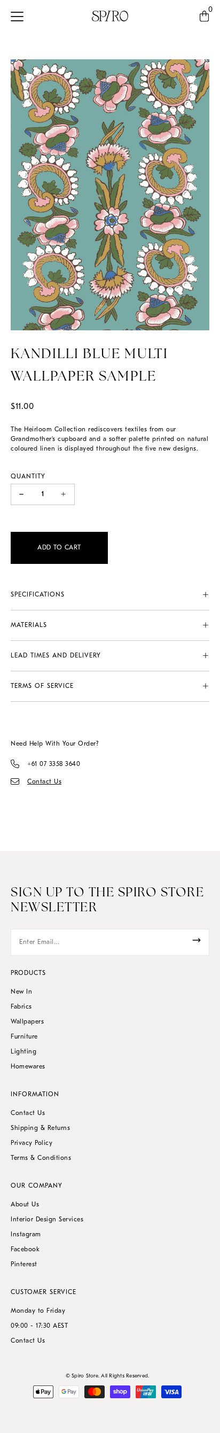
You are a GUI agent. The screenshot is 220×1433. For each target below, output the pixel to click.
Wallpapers (27, 1022)
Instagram (26, 1234)
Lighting (23, 1052)
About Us (25, 1205)
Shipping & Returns (40, 1128)
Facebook (25, 1249)
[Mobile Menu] (20, 16)
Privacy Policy (31, 1143)
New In (21, 992)
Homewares (28, 1067)
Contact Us (28, 1113)
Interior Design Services (47, 1220)
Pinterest (24, 1264)
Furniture (24, 1037)
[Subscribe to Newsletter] (196, 940)
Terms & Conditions (41, 1158)
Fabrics (21, 1007)
